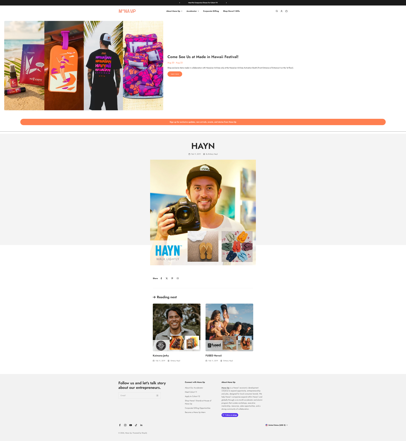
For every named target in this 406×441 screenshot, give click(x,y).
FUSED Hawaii (214, 355)
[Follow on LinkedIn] (141, 425)
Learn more (175, 74)
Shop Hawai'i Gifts (231, 11)
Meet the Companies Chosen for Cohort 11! (203, 3)
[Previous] (179, 2)
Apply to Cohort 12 (192, 396)
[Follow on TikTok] (136, 425)
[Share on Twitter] (167, 278)
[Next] (226, 2)
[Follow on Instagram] (125, 425)
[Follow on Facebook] (119, 425)
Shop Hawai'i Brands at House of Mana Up (198, 402)
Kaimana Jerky (161, 355)
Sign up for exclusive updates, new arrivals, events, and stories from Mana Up (203, 122)
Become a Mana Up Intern (195, 412)
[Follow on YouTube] (130, 425)
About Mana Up (173, 11)
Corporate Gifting (211, 11)
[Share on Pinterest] (172, 278)
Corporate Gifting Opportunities (197, 408)
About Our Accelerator (194, 387)
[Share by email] (178, 278)
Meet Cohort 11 (191, 392)
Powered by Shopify (140, 433)
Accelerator (192, 11)
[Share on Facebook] (161, 278)
